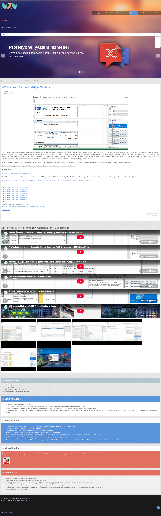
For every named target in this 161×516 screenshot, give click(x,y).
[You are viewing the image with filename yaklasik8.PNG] (16, 197)
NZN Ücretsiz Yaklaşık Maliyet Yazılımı (26, 87)
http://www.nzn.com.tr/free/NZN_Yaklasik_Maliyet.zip (17, 173)
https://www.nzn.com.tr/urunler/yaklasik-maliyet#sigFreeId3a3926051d (23, 206)
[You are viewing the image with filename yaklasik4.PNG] (16, 189)
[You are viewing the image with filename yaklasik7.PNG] (16, 195)
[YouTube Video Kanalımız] (6, 460)
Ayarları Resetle (7, 512)
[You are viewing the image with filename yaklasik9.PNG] (16, 199)
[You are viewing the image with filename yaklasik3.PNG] (16, 187)
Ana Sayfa (97, 13)
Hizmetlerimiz (120, 13)
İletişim (157, 13)
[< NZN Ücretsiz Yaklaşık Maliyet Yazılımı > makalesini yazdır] (156, 91)
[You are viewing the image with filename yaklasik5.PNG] (16, 191)
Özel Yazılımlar (145, 13)
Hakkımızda (107, 13)
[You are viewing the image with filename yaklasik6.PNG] (16, 193)
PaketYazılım (6, 210)
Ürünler (132, 13)
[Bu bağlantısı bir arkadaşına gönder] (158, 91)
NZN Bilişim (26, 498)
